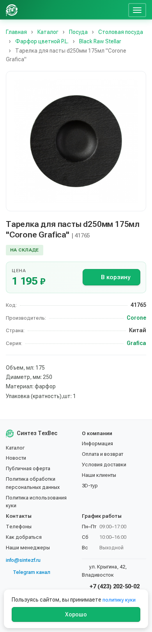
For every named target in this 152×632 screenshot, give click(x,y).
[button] (76, 141)
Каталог (15, 448)
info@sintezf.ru (23, 560)
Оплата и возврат (102, 454)
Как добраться (24, 537)
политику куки (119, 600)
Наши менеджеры (28, 548)
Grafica (136, 343)
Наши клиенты (99, 475)
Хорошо (76, 614)
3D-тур (90, 486)
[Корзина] (119, 9)
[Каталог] (65, 9)
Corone (136, 318)
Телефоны (19, 526)
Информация (97, 443)
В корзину (115, 277)
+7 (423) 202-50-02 (114, 586)
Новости (16, 458)
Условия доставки (104, 464)
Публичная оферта (28, 468)
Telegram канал (31, 572)
